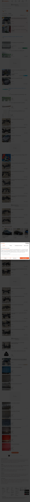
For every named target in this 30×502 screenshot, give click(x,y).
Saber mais (14, 258)
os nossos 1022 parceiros (6, 249)
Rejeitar (5, 258)
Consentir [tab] (3, 245)
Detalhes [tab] (11, 245)
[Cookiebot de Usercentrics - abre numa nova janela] (26, 243)
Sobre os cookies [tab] (26, 245)
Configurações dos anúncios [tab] (18, 245)
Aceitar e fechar (25, 258)
